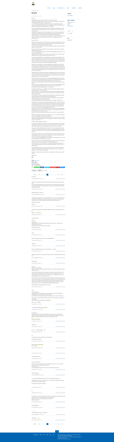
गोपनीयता (65, 435)
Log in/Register (70, 15)
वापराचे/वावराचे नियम (60, 435)
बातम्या (50, 434)
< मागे (39, 174)
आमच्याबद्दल (68, 435)
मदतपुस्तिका (80, 8)
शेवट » (62, 174)
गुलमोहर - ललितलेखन (35, 163)
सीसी (53, 434)
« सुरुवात (35, 174)
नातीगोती (35, 160)
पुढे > (58, 174)
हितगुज (54, 8)
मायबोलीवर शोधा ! (70, 40)
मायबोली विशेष (74, 8)
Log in (34, 170)
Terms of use (60, 439)
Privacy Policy (64, 439)
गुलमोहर (68, 8)
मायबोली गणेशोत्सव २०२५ (61, 8)
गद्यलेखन (38, 160)
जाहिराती (47, 434)
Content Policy (69, 439)
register (39, 170)
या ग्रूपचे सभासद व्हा (70, 26)
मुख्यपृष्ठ (35, 10)
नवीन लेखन (48, 8)
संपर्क (71, 435)
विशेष (44, 434)
